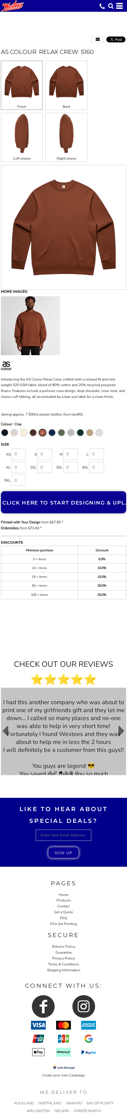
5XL (7, 480)
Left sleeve (21, 158)
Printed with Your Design (20, 522)
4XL (85, 467)
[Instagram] (83, 1006)
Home (63, 894)
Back (66, 106)
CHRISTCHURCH (87, 1111)
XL (8, 467)
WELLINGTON (38, 1111)
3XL (59, 467)
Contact (63, 906)
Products (63, 900)
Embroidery (10, 528)
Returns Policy (63, 946)
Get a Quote (63, 912)
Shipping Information (63, 970)
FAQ (63, 918)
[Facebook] (43, 1006)
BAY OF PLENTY (100, 1103)
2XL (33, 467)
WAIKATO (74, 1103)
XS (8, 454)
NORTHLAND (50, 1103)
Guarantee (64, 952)
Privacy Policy (63, 958)
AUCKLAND (24, 1103)
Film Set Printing (63, 924)
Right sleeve (66, 158)
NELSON (62, 1111)
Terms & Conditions (63, 964)
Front (21, 106)
